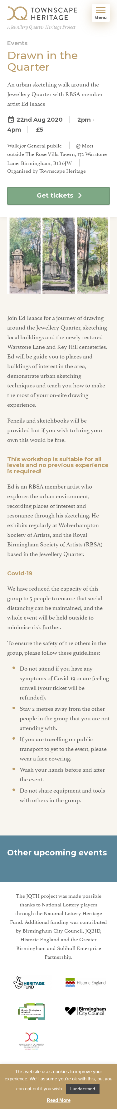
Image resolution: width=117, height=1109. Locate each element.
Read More (59, 1100)
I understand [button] (82, 1088)
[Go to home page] (42, 13)
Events (17, 43)
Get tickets (55, 195)
